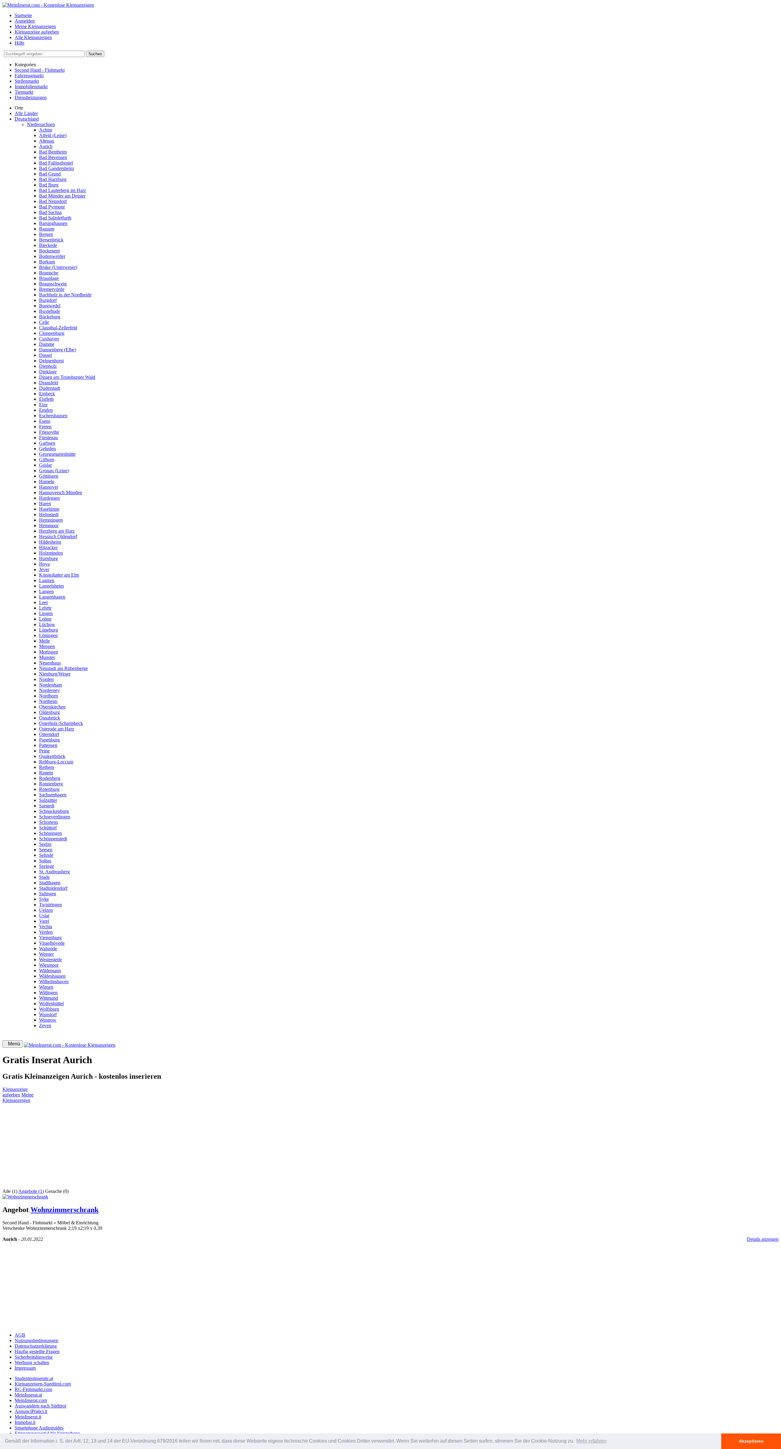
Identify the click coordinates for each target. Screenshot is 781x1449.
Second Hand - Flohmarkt (40, 70)
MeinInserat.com (31, 1400)
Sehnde (46, 855)
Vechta (45, 926)
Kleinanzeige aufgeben (37, 31)
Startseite (23, 15)
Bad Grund (50, 173)
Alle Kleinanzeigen (33, 37)
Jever (44, 569)
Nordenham (50, 684)
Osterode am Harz (56, 728)
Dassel (45, 355)
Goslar (45, 465)
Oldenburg (49, 712)
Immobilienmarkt (31, 86)
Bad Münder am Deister (62, 195)
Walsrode (48, 948)
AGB (20, 1335)
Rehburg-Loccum (56, 761)
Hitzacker (48, 547)
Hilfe (19, 42)
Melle (44, 640)
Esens (44, 421)
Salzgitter (48, 800)
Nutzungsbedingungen (36, 1340)
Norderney (49, 690)
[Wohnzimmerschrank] (25, 1196)
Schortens (48, 822)
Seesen (45, 849)
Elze (43, 404)
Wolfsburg (49, 1009)
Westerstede (50, 959)
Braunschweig (53, 283)
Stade (44, 877)
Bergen (46, 234)
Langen (46, 591)
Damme (46, 344)
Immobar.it (25, 1422)
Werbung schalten (32, 1362)
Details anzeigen (763, 1239)
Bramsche (48, 272)
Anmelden (25, 21)
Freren (45, 426)
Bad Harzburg (53, 179)
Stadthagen (49, 882)
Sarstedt (46, 805)
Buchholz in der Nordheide (65, 294)
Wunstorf (48, 1014)
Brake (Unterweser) (58, 267)
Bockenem (49, 250)
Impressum (25, 1368)
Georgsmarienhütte (57, 454)
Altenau (46, 140)
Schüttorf (48, 827)
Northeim (48, 701)
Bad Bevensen (53, 157)
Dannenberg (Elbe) (57, 349)
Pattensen (48, 745)
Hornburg (48, 558)
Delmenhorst (51, 360)
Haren (45, 503)
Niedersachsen (41, 124)
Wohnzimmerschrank (65, 1210)
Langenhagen (52, 597)
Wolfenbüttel (51, 1003)
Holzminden (51, 553)
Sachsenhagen (53, 794)
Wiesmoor (49, 965)
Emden (46, 410)
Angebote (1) (31, 1191)
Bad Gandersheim (56, 168)
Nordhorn (48, 695)
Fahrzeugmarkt (29, 75)
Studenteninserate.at (34, 1378)
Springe (46, 866)
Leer (43, 602)
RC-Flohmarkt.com (33, 1389)
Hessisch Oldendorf (58, 536)
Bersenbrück (51, 239)
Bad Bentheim (53, 151)
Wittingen (48, 992)
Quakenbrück (52, 756)
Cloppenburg (51, 333)
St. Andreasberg (54, 871)
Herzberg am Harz (57, 531)
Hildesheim (50, 542)
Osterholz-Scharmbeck (61, 723)
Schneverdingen (54, 816)
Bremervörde (51, 289)
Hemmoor (49, 525)
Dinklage (48, 371)
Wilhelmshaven (54, 981)
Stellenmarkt (27, 81)
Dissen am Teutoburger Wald (67, 377)
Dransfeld (48, 382)
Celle (44, 322)
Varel (44, 921)
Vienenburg (50, 937)
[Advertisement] (185, 1146)
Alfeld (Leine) (53, 135)
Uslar (44, 915)
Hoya (44, 564)
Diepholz (48, 366)
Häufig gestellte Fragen (37, 1351)
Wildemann (50, 970)
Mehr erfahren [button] (591, 1441)
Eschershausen (53, 415)
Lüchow (47, 624)
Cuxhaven (49, 338)
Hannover (48, 487)
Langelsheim (51, 586)
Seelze (45, 844)
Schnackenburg (54, 811)
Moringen (48, 651)
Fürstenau (48, 437)
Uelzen (46, 910)
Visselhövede (52, 943)
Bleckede (48, 245)
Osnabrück (49, 717)
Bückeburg (49, 316)
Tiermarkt (24, 92)
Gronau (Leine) (54, 470)
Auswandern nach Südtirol (40, 1405)
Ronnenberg (51, 783)
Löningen (48, 635)
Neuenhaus (50, 662)
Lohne (45, 618)
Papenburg (49, 739)
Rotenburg (49, 789)
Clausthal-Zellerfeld (58, 327)
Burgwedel (49, 305)
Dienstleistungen (31, 97)
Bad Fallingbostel (56, 162)
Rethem (46, 767)
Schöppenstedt (53, 838)
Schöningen (50, 833)
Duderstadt (49, 388)
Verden (46, 932)
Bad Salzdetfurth (55, 217)
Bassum (46, 228)
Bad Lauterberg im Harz (62, 190)
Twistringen (50, 904)
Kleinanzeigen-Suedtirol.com (43, 1383)
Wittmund (48, 998)
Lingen (46, 613)
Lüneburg (48, 629)
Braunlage (49, 278)
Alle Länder (26, 113)
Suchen (95, 54)
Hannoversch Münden (60, 492)
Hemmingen (51, 520)
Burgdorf (48, 300)
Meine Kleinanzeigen (35, 26)
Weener (46, 954)
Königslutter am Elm (59, 575)
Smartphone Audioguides (39, 1427)
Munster (47, 657)
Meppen (47, 646)
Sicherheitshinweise (34, 1357)
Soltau (45, 860)
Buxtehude (49, 311)
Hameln (46, 481)
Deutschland (27, 118)
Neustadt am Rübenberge (63, 668)
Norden (46, 679)
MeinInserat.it (28, 1416)
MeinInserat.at (28, 1394)
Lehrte (45, 607)
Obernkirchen (52, 706)
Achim (45, 129)
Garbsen (47, 443)
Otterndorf (49, 734)
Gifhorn (46, 459)
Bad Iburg (49, 184)
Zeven (45, 1025)
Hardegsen (49, 498)
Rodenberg (49, 778)
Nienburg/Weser (54, 673)
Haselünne (49, 509)
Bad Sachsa (50, 212)
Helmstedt (49, 514)
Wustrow (47, 1020)
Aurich (45, 146)
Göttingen (48, 476)
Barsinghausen (53, 223)
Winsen (46, 987)
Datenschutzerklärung (36, 1346)
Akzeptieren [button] (751, 1441)
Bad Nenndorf (53, 201)
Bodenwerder (52, 256)
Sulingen (47, 893)
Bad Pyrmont (52, 206)
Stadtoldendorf (53, 888)
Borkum (47, 261)
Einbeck (47, 393)
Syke (44, 899)
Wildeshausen (52, 976)
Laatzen (46, 580)
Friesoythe (49, 432)
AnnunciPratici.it (31, 1411)
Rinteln (46, 772)
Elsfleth (46, 399)
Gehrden (47, 448)
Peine (44, 750)
